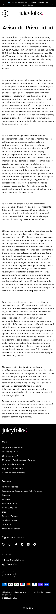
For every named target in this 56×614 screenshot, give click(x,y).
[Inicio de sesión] (5, 13)
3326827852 (12, 564)
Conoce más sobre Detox (14, 464)
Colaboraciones (9, 520)
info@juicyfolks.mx (35, 290)
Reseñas (6, 499)
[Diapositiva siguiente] (53, 4)
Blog (4, 512)
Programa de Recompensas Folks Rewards (22, 491)
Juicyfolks (12, 598)
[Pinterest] (35, 544)
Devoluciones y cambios (13, 472)
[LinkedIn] (28, 544)
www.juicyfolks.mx (15, 355)
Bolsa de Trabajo (10, 516)
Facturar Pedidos (10, 486)
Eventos (6, 495)
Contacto (6, 524)
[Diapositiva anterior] (3, 4)
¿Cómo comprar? (10, 456)
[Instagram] (3, 544)
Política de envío (10, 451)
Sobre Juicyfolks (9, 507)
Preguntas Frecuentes (12, 447)
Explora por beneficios (12, 468)
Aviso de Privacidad (11, 528)
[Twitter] (16, 544)
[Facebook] (22, 544)
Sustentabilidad (9, 503)
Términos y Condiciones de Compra (19, 460)
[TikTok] (10, 544)
